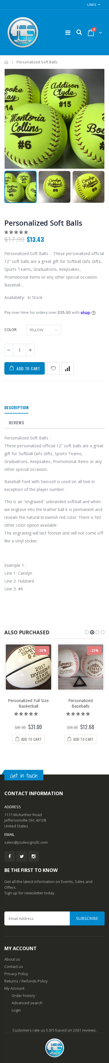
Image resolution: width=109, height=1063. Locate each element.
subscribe (87, 918)
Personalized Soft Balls (43, 223)
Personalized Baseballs (80, 703)
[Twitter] (21, 856)
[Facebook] (9, 856)
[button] (16, 232)
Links (91, 4)
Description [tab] (16, 407)
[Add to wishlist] (53, 368)
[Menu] (67, 32)
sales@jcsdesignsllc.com (26, 842)
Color (10, 329)
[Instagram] (33, 856)
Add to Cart (28, 368)
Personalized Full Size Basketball (28, 703)
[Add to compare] (67, 368)
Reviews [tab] (16, 422)
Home (6, 62)
